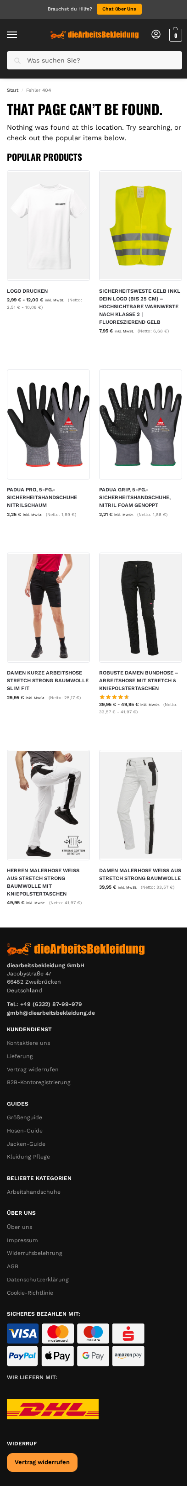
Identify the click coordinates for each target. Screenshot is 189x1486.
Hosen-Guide (25, 1131)
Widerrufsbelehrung (34, 1253)
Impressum (22, 1240)
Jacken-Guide (26, 1144)
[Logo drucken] (48, 225)
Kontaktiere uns (28, 1043)
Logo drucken (27, 291)
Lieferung (20, 1056)
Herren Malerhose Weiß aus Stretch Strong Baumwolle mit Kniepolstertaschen (43, 882)
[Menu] (20, 35)
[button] (174, 35)
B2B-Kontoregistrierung (39, 1082)
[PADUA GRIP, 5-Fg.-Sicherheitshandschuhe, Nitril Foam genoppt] (140, 424)
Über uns (19, 1227)
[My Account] (155, 35)
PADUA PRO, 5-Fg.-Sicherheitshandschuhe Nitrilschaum (42, 497)
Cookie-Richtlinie (30, 1293)
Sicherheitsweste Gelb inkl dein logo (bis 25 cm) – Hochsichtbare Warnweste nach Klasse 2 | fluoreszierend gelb (139, 306)
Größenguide (24, 1117)
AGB (12, 1266)
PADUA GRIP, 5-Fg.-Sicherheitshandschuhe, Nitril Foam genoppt (135, 497)
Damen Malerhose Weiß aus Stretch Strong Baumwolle (140, 874)
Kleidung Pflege (28, 1157)
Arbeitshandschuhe (34, 1192)
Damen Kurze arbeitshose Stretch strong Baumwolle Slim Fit (48, 680)
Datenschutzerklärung (38, 1279)
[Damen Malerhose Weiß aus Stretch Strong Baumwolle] (140, 805)
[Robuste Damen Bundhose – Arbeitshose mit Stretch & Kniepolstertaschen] (140, 608)
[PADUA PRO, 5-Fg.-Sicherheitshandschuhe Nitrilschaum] (48, 424)
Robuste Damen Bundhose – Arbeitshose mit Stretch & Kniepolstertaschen (138, 680)
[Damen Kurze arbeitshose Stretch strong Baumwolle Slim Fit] (48, 608)
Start (12, 90)
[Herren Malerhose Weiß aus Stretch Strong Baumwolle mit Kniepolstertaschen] (48, 805)
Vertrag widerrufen (33, 1069)
